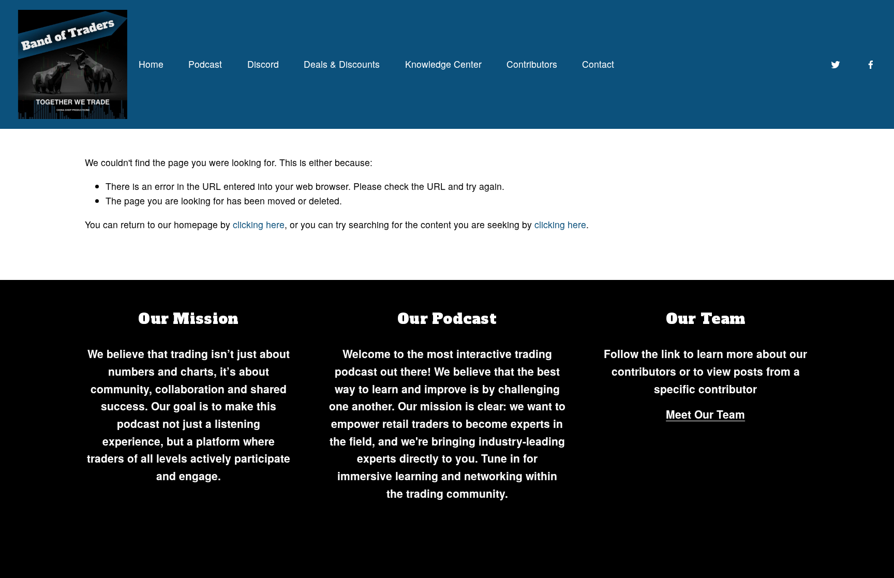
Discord (263, 63)
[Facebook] (871, 65)
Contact (598, 63)
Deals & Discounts (342, 63)
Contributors (531, 63)
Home (151, 63)
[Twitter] (835, 65)
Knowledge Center (443, 63)
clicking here (259, 224)
